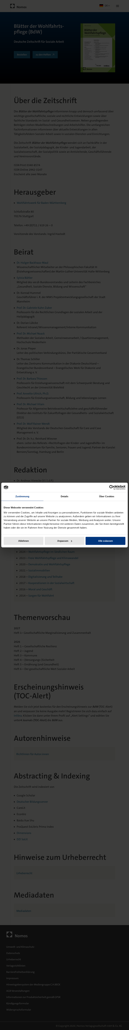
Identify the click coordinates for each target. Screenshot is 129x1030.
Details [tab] (64, 496)
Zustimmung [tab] (22, 496)
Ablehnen (23, 541)
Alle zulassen (105, 541)
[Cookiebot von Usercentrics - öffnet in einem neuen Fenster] (111, 487)
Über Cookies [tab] (106, 496)
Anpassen (62, 541)
